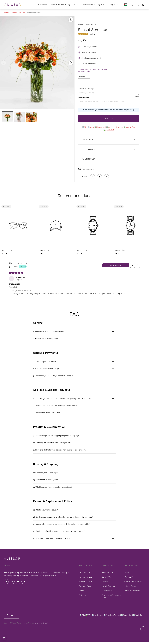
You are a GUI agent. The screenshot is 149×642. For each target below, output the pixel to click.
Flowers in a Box (85, 581)
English (112, 5)
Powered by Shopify (41, 623)
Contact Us (106, 577)
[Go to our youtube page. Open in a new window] (18, 581)
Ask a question (87, 169)
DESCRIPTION (87, 139)
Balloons (82, 595)
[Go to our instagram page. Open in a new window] (12, 581)
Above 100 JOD (18, 13)
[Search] (137, 5)
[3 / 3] (31, 116)
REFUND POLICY (88, 159)
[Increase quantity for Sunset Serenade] (88, 81)
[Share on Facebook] (99, 176)
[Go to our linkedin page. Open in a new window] (23, 581)
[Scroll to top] (142, 628)
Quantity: (81, 76)
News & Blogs (107, 572)
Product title (7, 250)
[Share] (92, 176)
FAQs (126, 572)
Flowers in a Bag (85, 577)
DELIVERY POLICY (89, 149)
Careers (105, 581)
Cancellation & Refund (133, 581)
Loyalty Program (108, 586)
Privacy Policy (130, 586)
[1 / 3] (7, 116)
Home (6, 13)
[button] (83, 34)
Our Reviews (107, 591)
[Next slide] (71, 62)
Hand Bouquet (85, 572)
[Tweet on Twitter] (106, 176)
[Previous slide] (3, 62)
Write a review (116, 265)
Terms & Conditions (132, 591)
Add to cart (108, 118)
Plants (81, 591)
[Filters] (132, 265)
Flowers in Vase (85, 586)
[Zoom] (71, 19)
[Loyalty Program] (4, 638)
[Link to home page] (12, 558)
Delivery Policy (130, 577)
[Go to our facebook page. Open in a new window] (6, 581)
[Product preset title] (18, 225)
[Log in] (131, 5)
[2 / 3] (19, 116)
